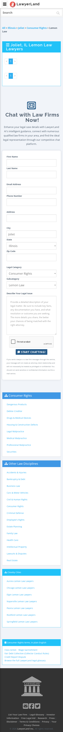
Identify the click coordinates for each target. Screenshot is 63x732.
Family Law (12, 533)
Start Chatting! (33, 352)
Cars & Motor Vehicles (17, 492)
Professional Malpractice (19, 445)
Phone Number (14, 196)
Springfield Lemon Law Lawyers (22, 621)
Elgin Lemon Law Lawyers (19, 594)
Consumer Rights (37, 28)
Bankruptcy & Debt (16, 479)
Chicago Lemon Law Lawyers (21, 587)
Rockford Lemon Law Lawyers (21, 615)
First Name (12, 156)
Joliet (21, 28)
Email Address (14, 184)
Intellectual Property (17, 546)
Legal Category (14, 267)
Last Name (12, 168)
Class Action (10, 649)
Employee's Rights (15, 519)
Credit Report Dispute (15, 657)
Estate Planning (14, 526)
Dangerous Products (17, 404)
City (9, 228)
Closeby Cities (14, 572)
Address (11, 212)
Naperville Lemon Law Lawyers (22, 601)
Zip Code (11, 251)
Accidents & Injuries (16, 472)
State (9, 239)
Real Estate (12, 560)
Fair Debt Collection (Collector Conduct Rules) (27, 653)
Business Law (13, 486)
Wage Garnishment (27, 649)
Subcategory (13, 278)
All (3, 28)
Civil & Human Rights (17, 499)
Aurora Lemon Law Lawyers (20, 581)
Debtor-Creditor (14, 411)
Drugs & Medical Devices (19, 418)
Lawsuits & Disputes (17, 553)
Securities (11, 451)
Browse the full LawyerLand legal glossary (25, 660)
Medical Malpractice (17, 438)
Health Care (12, 540)
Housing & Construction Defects (22, 424)
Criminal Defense (15, 513)
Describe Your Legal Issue (19, 293)
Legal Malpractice (15, 431)
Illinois (12, 28)
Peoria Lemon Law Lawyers (20, 608)
